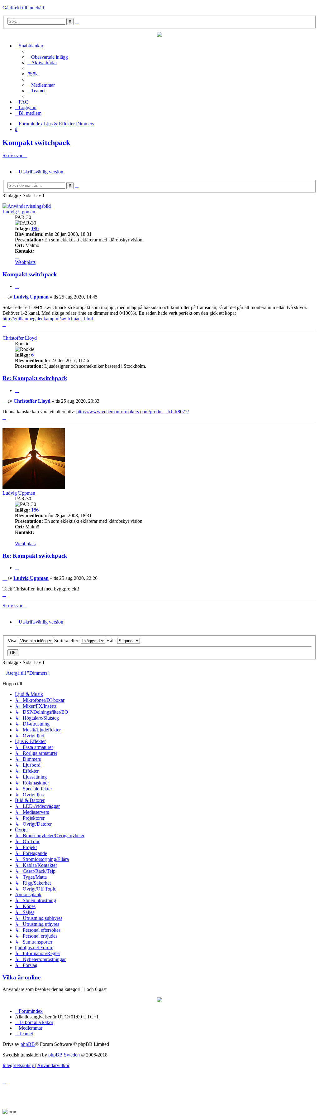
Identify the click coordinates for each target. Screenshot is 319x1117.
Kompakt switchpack (36, 142)
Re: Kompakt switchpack (34, 378)
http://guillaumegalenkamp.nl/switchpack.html (47, 318)
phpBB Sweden (64, 1054)
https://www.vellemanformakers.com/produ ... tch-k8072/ (132, 411)
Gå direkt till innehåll (23, 7)
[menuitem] (47, 57)
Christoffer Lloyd (19, 338)
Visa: (13, 640)
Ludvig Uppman (18, 211)
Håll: (111, 640)
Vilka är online (21, 977)
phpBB (28, 1044)
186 (35, 228)
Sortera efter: (67, 640)
